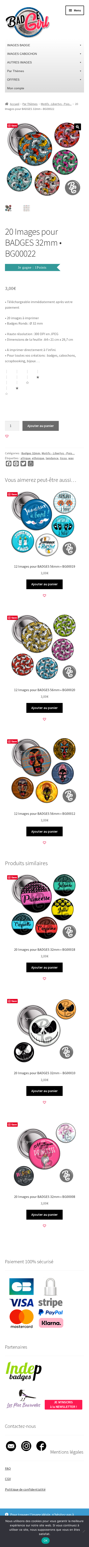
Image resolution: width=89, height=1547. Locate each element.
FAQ (8, 1468)
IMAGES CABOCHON (22, 53)
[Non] (83, 1531)
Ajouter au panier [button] (44, 584)
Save (14, 125)
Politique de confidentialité (25, 1489)
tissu (63, 458)
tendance (52, 458)
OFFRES (13, 79)
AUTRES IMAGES (19, 62)
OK (46, 1540)
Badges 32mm (30, 453)
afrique (25, 458)
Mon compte (15, 88)
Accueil (14, 104)
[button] (77, 126)
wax (71, 458)
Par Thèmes (15, 71)
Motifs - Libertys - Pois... (56, 104)
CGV (8, 1479)
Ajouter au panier (40, 426)
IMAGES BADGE (18, 45)
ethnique (38, 458)
